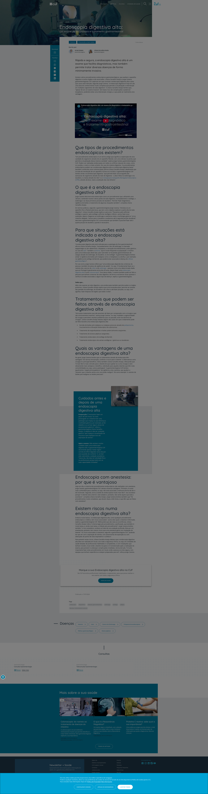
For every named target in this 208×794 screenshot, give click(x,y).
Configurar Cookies (84, 787)
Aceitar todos (125, 787)
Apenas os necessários (105, 787)
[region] (104, 783)
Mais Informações (106, 782)
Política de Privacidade (94, 782)
